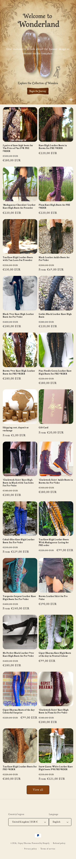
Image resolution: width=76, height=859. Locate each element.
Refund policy (59, 843)
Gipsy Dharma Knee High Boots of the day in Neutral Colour (55, 654)
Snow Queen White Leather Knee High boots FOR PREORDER (56, 768)
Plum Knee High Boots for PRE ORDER (54, 206)
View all (38, 790)
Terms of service (47, 849)
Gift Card (43, 427)
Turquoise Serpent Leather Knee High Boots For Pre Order (19, 598)
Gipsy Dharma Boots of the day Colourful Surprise (18, 711)
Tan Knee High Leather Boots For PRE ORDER (20, 768)
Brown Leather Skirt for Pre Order (53, 598)
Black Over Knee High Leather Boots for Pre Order (18, 316)
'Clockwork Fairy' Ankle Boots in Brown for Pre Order (56, 481)
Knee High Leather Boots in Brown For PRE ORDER (53, 147)
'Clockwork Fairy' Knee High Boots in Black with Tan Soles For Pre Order (18, 483)
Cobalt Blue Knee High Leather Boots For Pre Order (18, 541)
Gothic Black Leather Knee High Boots (55, 316)
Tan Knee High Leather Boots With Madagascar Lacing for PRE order (54, 542)
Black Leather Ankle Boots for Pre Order (54, 259)
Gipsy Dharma (24, 843)
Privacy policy (30, 849)
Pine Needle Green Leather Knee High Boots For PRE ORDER (55, 372)
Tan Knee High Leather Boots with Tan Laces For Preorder (18, 259)
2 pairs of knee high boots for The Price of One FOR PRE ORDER (18, 148)
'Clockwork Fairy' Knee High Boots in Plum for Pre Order (53, 711)
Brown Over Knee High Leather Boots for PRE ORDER (19, 372)
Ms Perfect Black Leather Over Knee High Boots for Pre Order (18, 654)
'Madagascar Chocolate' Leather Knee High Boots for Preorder (19, 206)
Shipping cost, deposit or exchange (16, 429)
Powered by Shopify (41, 843)
